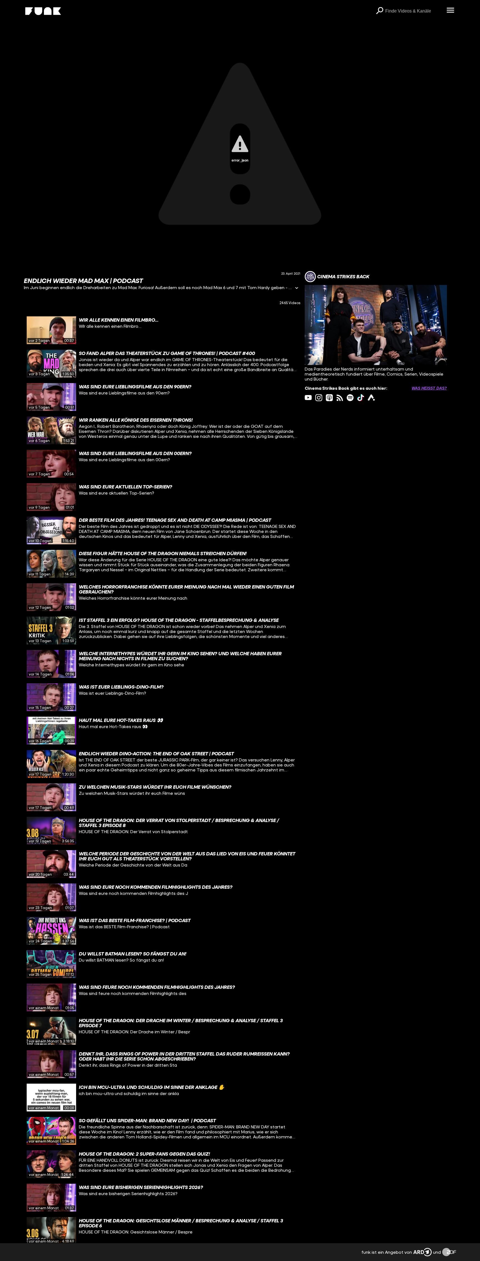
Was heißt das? (429, 388)
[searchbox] (414, 11)
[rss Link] (339, 397)
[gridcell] (162, 330)
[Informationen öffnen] (296, 288)
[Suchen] (379, 11)
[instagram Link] (318, 397)
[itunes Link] (329, 397)
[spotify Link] (350, 397)
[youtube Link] (308, 397)
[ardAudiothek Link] (371, 397)
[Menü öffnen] (450, 10)
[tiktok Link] (360, 397)
